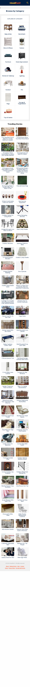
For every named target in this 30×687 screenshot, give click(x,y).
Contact (22, 566)
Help (18, 566)
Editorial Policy (13, 566)
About (7, 566)
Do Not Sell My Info (20, 568)
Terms (6, 568)
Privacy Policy (12, 568)
